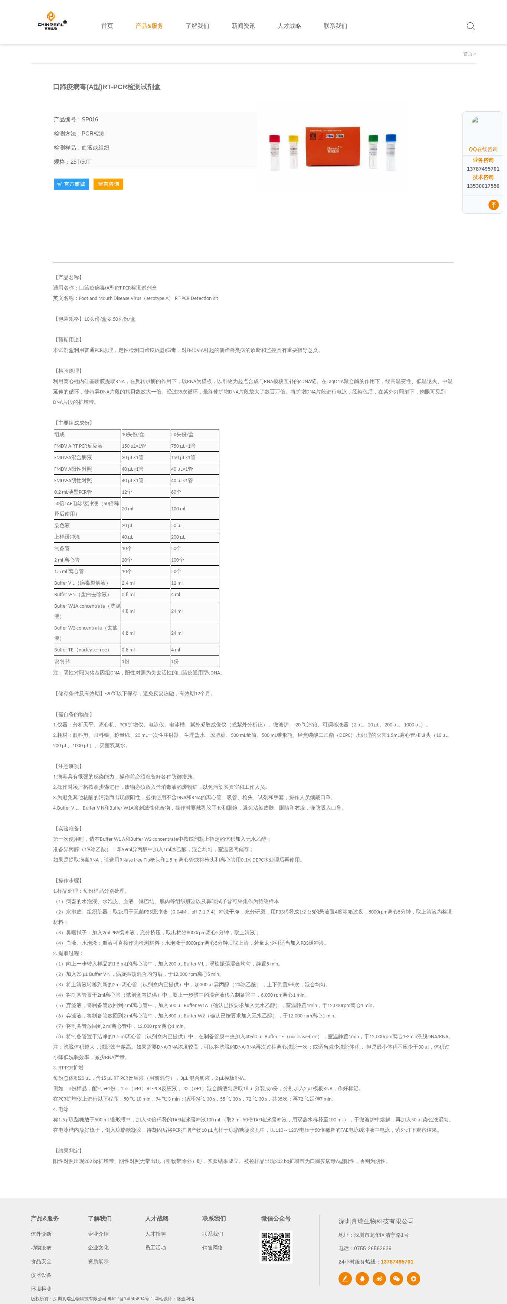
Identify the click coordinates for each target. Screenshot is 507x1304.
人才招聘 (155, 1234)
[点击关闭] (495, 111)
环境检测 (41, 1289)
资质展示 (98, 1261)
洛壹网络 (185, 1298)
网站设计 (163, 1298)
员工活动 (155, 1248)
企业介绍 (98, 1234)
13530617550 (483, 186)
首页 (468, 53)
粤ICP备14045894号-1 (130, 1298)
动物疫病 (41, 1248)
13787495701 (483, 169)
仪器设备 (41, 1275)
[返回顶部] (494, 204)
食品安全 (41, 1261)
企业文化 (98, 1248)
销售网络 (212, 1248)
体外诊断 (41, 1234)
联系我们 (212, 1234)
